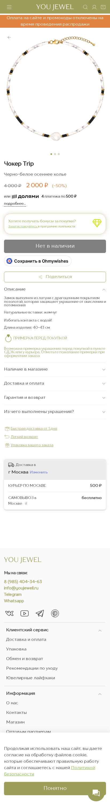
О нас (12, 703)
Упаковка (16, 649)
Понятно (55, 788)
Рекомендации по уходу (32, 668)
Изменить (39, 472)
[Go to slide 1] (51, 154)
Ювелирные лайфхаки (30, 678)
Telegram (13, 595)
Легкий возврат (24, 437)
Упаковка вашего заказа (32, 445)
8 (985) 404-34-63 (23, 582)
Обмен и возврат (24, 659)
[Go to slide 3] (59, 154)
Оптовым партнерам (28, 732)
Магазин (15, 722)
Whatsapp (14, 601)
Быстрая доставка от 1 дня (34, 429)
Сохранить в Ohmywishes (41, 261)
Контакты (16, 713)
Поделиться (57, 277)
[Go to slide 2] (55, 154)
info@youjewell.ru (21, 588)
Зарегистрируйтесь (23, 226)
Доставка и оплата (26, 640)
